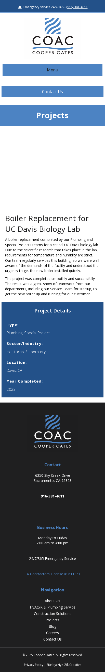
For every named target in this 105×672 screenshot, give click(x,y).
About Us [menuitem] (52, 600)
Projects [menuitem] (52, 619)
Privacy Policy (33, 665)
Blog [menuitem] (52, 626)
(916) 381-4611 (77, 7)
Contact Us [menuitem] (52, 639)
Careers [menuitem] (52, 632)
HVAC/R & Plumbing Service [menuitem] (52, 607)
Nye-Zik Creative (69, 665)
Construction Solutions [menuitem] (52, 613)
